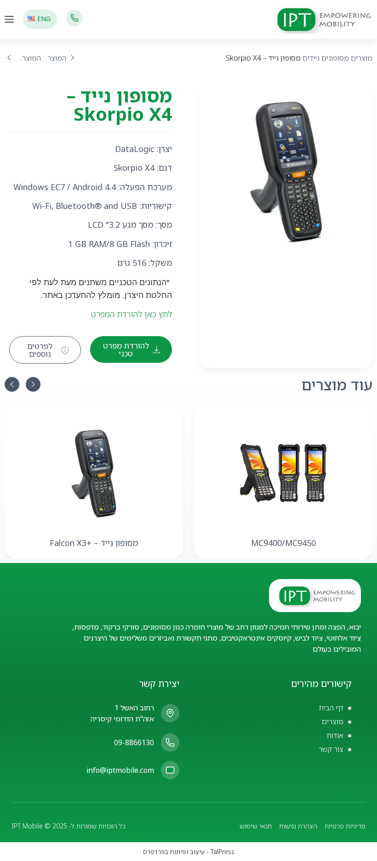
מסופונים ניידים (326, 58)
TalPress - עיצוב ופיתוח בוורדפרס (188, 851)
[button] (12, 384)
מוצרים (361, 58)
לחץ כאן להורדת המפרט (131, 314)
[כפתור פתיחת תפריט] (9, 19)
